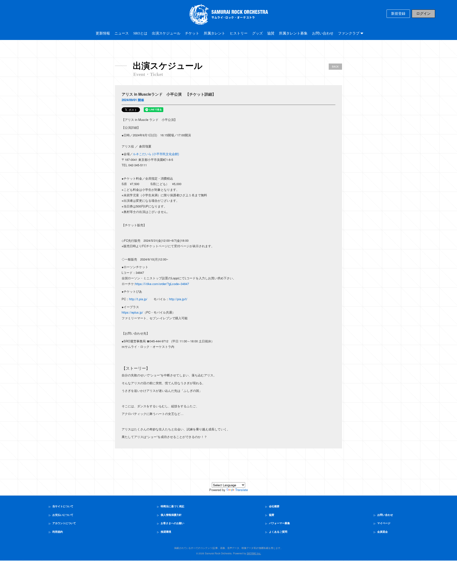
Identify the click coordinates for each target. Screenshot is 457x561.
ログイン (423, 13)
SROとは (140, 33)
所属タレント (214, 33)
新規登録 (398, 13)
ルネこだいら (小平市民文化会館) (156, 154)
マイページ (383, 523)
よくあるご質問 (278, 531)
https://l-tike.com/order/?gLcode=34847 (162, 283)
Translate (241, 489)
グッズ (257, 33)
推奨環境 (166, 531)
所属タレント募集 (293, 33)
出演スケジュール (166, 33)
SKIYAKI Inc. (254, 553)
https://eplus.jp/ (132, 312)
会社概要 (274, 506)
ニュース (121, 33)
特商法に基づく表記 (172, 506)
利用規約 (57, 531)
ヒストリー (239, 33)
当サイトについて (62, 506)
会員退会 (382, 531)
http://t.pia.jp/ (138, 299)
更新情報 (103, 33)
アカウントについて (64, 523)
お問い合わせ (322, 33)
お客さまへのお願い (172, 523)
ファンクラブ (349, 33)
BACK (335, 66)
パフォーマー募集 (279, 523)
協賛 (270, 33)
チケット (192, 33)
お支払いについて (62, 514)
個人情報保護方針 (171, 514)
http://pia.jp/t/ (178, 299)
